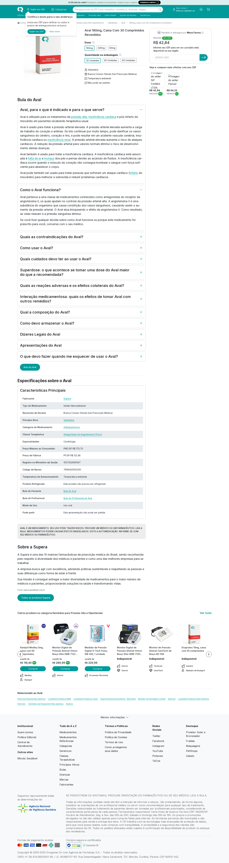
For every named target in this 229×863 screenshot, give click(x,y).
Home (23, 23)
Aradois (69, 704)
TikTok (156, 760)
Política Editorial (26, 737)
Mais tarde (55, 31)
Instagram (158, 745)
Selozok (172, 699)
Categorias (66, 745)
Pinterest (157, 755)
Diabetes (80, 15)
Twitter (156, 736)
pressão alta (79, 116)
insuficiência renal (59, 139)
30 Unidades (92, 60)
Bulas (63, 769)
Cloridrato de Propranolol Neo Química (45, 704)
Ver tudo (206, 613)
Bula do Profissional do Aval (78, 498)
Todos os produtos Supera (35, 597)
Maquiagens (193, 745)
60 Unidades (110, 60)
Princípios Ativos (69, 764)
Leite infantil (110, 15)
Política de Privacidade (118, 732)
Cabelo (190, 755)
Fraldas (190, 741)
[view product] (33, 634)
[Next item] (209, 654)
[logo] (20, 9)
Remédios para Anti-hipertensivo (89, 23)
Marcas (64, 779)
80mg (112, 48)
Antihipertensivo (72, 427)
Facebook (158, 741)
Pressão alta (94, 15)
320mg (101, 48)
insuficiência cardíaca (102, 116)
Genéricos (145, 15)
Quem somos (25, 732)
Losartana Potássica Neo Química (193, 699)
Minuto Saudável (27, 758)
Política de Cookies (116, 737)
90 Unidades (128, 60)
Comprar (33, 668)
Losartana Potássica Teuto (86, 699)
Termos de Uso (114, 742)
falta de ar (34, 158)
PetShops (192, 750)
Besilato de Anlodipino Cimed (151, 699)
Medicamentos (68, 732)
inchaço (49, 158)
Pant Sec (21, 704)
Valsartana (112, 23)
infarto (134, 172)
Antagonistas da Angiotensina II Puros (83, 434)
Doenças (65, 774)
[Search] (160, 9)
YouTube (157, 750)
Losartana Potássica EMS (59, 699)
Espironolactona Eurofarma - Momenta (118, 699)
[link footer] (74, 845)
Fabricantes (66, 784)
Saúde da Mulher (128, 15)
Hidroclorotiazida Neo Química (31, 699)
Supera (67, 398)
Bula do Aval (30, 367)
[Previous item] (20, 654)
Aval (123, 23)
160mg (89, 48)
